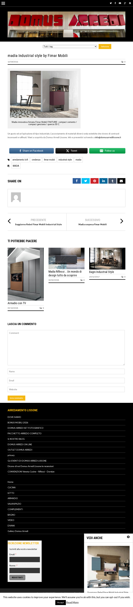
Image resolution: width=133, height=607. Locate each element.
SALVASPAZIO (14, 503)
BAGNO (11, 514)
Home (10, 482)
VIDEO (11, 520)
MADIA (16, 166)
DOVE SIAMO (14, 417)
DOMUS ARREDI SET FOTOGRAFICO (25, 428)
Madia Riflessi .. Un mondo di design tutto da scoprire (65, 273)
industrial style (65, 159)
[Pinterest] (130, 3)
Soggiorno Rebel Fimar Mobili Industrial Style (38, 224)
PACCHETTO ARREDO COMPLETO (25, 433)
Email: (12, 554)
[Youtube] (120, 3)
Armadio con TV (17, 303)
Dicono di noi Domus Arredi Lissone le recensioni (31, 466)
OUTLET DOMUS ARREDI (20, 449)
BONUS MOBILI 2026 (18, 422)
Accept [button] (60, 602)
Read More (72, 602)
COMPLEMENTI (15, 509)
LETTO (11, 493)
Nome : (13, 565)
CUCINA (12, 487)
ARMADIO (13, 498)
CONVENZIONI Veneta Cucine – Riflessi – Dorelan (31, 471)
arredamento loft (20, 159)
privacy (11, 455)
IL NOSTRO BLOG (16, 439)
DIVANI (11, 525)
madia (78, 159)
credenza (36, 159)
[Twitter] (111, 3)
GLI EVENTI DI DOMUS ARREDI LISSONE (27, 460)
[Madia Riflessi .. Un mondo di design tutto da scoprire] (66, 268)
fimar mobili (49, 159)
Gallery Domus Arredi (18, 531)
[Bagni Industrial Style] (107, 268)
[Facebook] (115, 3)
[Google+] (125, 3)
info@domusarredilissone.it (108, 137)
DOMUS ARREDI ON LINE (20, 444)
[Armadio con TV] (26, 300)
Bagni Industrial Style (101, 272)
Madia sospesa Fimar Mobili (93, 224)
